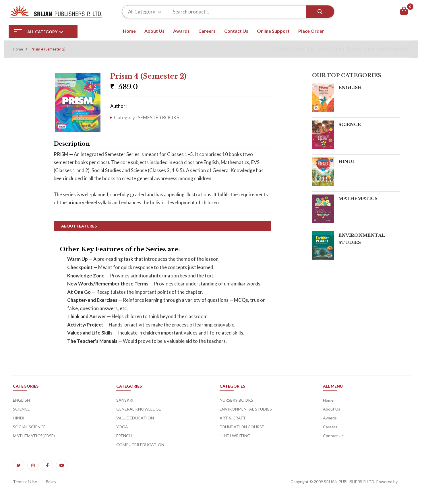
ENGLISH (350, 87)
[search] (320, 11)
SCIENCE (349, 124)
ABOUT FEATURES (79, 225)
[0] (404, 12)
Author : (118, 106)
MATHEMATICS (358, 198)
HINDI (346, 161)
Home (18, 49)
